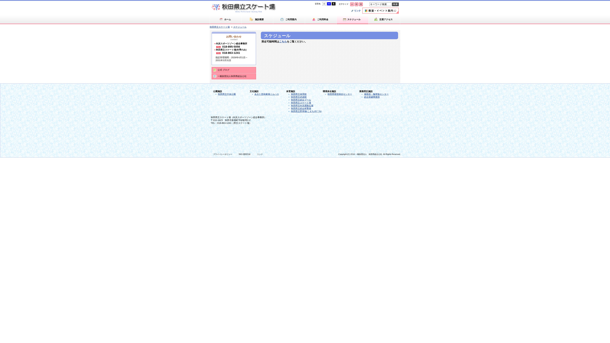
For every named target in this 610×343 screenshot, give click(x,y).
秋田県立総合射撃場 (301, 108)
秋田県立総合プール (301, 100)
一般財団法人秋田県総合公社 (232, 76)
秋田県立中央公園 (227, 94)
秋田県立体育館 (299, 94)
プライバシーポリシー (222, 154)
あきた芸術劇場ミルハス (266, 94)
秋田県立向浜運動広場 (302, 105)
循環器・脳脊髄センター (376, 94)
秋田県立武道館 (299, 97)
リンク (357, 11)
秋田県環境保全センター (340, 94)
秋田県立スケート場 (220, 27)
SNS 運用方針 (245, 154)
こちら (283, 41)
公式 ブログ (223, 70)
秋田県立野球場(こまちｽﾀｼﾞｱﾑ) (306, 111)
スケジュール (240, 27)
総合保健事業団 (372, 97)
